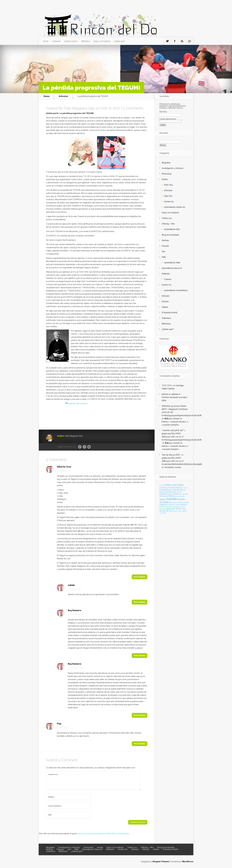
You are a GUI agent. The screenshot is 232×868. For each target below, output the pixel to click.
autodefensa (163, 488)
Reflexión (166, 274)
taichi (171, 511)
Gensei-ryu (169, 201)
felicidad (185, 494)
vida (160, 513)
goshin (177, 496)
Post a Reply (139, 577)
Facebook (84, 447)
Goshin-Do (166, 285)
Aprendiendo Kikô (172, 229)
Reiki (164, 257)
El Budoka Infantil (169, 312)
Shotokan (168, 190)
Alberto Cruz (64, 467)
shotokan (164, 511)
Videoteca (166, 318)
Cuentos (167, 279)
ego (178, 492)
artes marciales (174, 484)
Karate (165, 179)
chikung (178, 487)
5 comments (133, 108)
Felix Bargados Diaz (79, 108)
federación (177, 494)
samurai (162, 509)
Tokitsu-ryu (167, 218)
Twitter (89, 447)
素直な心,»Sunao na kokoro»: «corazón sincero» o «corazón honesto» (175, 421)
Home (45, 41)
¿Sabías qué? (168, 329)
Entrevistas (167, 174)
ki (178, 502)
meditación (171, 504)
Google (80, 447)
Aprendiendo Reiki (172, 262)
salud (184, 506)
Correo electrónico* (168, 119)
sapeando (170, 508)
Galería (165, 307)
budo (171, 487)
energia (170, 494)
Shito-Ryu (168, 185)
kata (165, 502)
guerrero (182, 496)
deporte (169, 492)
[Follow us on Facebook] (174, 41)
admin (71, 585)
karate (172, 499)
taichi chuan (178, 511)
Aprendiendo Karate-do (174, 207)
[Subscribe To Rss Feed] (182, 41)
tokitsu (184, 511)
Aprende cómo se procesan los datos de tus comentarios (103, 833)
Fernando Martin (166, 496)
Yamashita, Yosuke (172, 467)
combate (185, 488)
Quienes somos (71, 41)
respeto (175, 506)
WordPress (187, 861)
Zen (163, 251)
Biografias (166, 163)
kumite (185, 502)
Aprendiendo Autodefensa (176, 290)
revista (180, 506)
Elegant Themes (161, 861)
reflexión (169, 506)
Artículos (63, 96)
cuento (175, 489)
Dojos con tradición (101, 41)
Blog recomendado (170, 235)
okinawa (183, 504)
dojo (174, 492)
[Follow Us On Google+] (189, 41)
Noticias (165, 240)
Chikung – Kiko (168, 224)
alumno (161, 485)
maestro (163, 504)
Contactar (56, 41)
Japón (163, 499)
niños (177, 504)
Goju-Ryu (168, 196)
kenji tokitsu (173, 502)
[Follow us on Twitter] (167, 41)
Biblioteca (85, 41)
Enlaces (165, 301)
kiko (181, 502)
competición (165, 489)
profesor (162, 506)
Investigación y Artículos (172, 168)
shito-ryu (181, 508)
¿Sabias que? (119, 41)
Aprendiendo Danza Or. (172, 268)
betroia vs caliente (170, 394)
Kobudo (165, 246)
